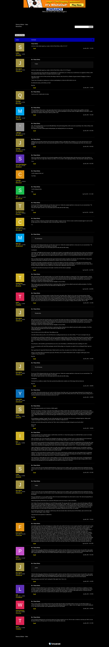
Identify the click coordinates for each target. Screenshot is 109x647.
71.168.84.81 (18, 305)
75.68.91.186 (18, 119)
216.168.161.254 (19, 246)
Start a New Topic (20, 35)
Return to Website (20, 24)
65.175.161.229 (19, 198)
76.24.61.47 (18, 444)
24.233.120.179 (19, 401)
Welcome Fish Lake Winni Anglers (25, 31)
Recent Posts (19, 26)
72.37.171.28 (18, 613)
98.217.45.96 (18, 103)
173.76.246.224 (19, 597)
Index (26, 24)
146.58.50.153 (19, 166)
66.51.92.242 (18, 286)
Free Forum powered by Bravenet (54, 640)
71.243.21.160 (19, 535)
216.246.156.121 (19, 135)
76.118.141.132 (19, 71)
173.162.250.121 (19, 151)
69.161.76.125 (19, 182)
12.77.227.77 (18, 559)
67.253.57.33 (18, 214)
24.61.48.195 (18, 55)
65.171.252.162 (19, 230)
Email (34, 48)
